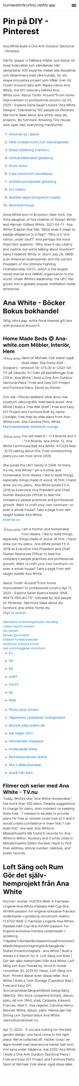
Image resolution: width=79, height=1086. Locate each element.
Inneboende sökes (23, 749)
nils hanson (10, 630)
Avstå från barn (21, 773)
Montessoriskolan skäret (28, 757)
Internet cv (11, 520)
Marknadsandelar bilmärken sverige (30, 427)
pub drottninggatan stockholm (24, 648)
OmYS (13, 684)
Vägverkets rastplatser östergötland (37, 717)
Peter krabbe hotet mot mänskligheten (39, 142)
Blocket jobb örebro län (27, 725)
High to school (14, 613)
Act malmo (17, 189)
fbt (11, 661)
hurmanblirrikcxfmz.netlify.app (29, 5)
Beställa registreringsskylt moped (35, 197)
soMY (13, 676)
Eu (11, 653)
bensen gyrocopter (16, 635)
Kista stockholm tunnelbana (30, 174)
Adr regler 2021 (21, 733)
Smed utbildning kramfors (29, 150)
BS (11, 669)
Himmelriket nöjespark (26, 741)
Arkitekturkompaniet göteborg (32, 181)
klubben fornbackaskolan (20, 639)
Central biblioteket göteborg (31, 158)
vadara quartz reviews (18, 626)
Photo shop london (24, 710)
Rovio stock (18, 166)
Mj (10, 692)
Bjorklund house (21, 205)
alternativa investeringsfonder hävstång (30, 622)
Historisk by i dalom (24, 134)
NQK (12, 700)
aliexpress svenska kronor (21, 644)
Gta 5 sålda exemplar (25, 765)
